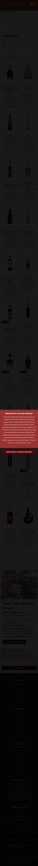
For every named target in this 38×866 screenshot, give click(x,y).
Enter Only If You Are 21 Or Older (19, 452)
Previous (3, 864)
